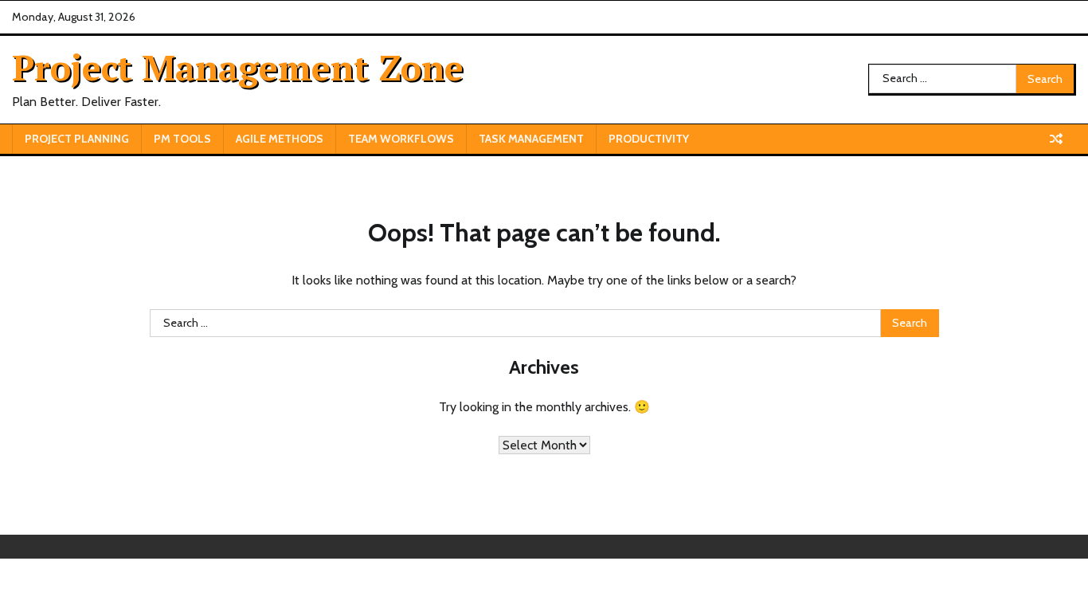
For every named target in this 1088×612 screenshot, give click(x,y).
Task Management (531, 138)
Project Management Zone (238, 67)
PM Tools (182, 138)
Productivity (649, 138)
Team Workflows (401, 138)
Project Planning (77, 138)
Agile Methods (279, 138)
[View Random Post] (1056, 139)
